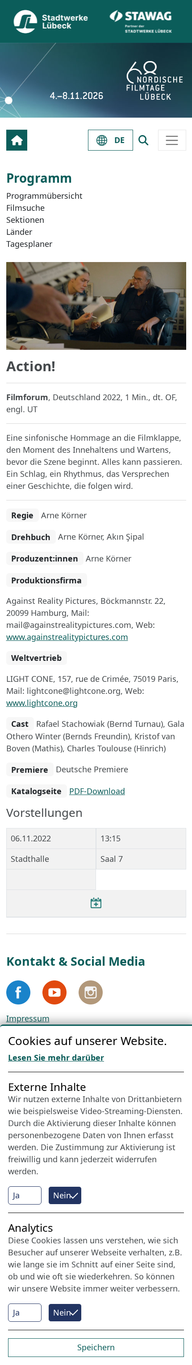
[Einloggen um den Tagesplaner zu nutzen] (96, 903)
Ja (16, 1195)
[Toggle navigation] (172, 140)
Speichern (96, 1347)
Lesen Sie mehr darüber (56, 1057)
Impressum (28, 1018)
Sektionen (25, 219)
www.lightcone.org (42, 702)
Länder (19, 231)
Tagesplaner (29, 243)
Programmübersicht (44, 195)
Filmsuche (25, 207)
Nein (62, 1195)
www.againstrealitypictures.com (67, 636)
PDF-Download (97, 791)
